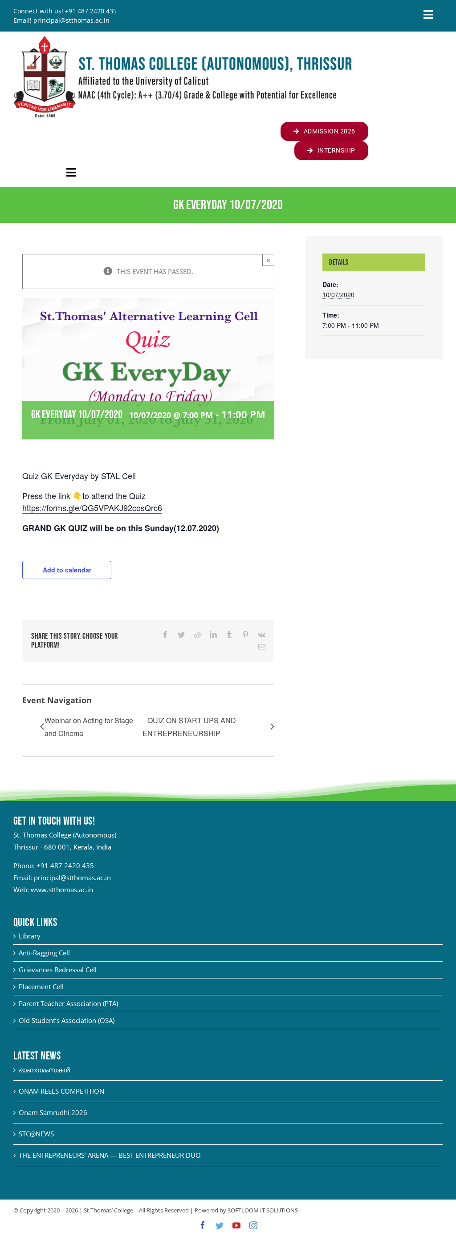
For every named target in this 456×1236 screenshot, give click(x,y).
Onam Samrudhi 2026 (53, 1112)
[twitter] (220, 1225)
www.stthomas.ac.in (62, 889)
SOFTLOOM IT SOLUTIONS (263, 1210)
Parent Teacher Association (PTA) (68, 1003)
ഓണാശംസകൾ (44, 1069)
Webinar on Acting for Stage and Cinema (89, 726)
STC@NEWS (36, 1133)
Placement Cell (41, 986)
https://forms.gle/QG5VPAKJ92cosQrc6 (92, 507)
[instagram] (253, 1225)
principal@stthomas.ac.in (72, 877)
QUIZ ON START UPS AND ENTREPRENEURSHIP (189, 726)
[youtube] (236, 1225)
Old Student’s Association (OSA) (66, 1020)
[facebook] (203, 1225)
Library (30, 935)
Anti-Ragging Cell (44, 952)
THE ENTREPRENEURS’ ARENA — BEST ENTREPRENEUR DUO (110, 1155)
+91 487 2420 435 (65, 865)
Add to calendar (67, 569)
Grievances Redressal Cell (58, 969)
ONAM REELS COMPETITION (61, 1091)
